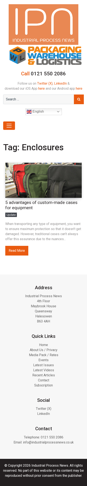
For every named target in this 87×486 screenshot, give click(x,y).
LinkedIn (60, 83)
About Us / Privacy (43, 350)
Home (43, 345)
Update (11, 214)
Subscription (43, 385)
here (41, 89)
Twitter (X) (45, 83)
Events (43, 360)
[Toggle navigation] (9, 125)
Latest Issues (43, 365)
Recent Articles (43, 375)
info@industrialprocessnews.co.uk (48, 442)
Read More (17, 251)
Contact (43, 380)
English (38, 111)
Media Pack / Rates (43, 355)
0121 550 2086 (52, 437)
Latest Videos (43, 370)
